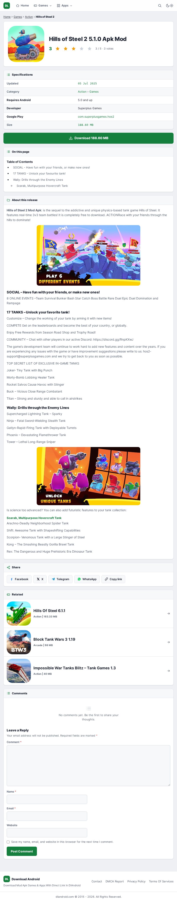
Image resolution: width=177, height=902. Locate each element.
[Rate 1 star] (57, 48)
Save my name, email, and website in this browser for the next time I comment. (62, 841)
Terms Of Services (161, 881)
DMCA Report (115, 881)
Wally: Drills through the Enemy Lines (38, 179)
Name (11, 791)
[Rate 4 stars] (81, 48)
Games (43, 5)
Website (12, 825)
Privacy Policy (136, 881)
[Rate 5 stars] (89, 48)
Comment (14, 742)
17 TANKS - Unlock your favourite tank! (39, 173)
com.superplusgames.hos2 (96, 116)
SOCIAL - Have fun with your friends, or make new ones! (51, 167)
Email (11, 808)
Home (25, 5)
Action (29, 16)
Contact (97, 881)
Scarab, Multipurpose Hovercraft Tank (42, 185)
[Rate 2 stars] (65, 48)
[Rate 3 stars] (73, 48)
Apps (65, 5)
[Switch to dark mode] (170, 5)
